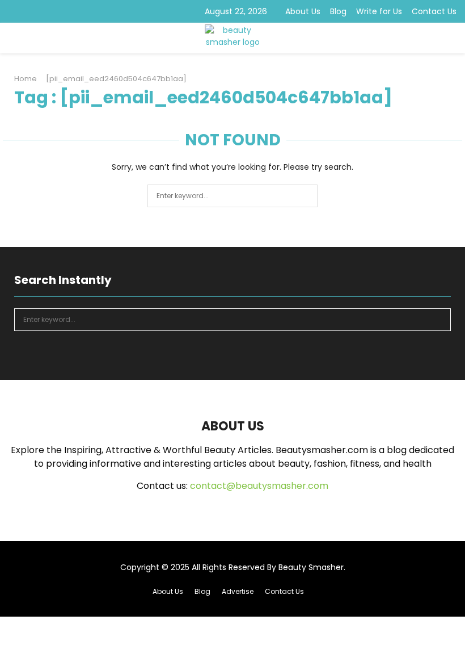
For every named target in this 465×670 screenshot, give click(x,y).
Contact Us (434, 11)
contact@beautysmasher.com (259, 485)
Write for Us (379, 11)
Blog (338, 11)
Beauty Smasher (311, 567)
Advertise (237, 591)
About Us (302, 11)
